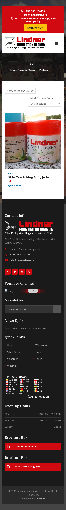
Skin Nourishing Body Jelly (28, 177)
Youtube (10, 290)
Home (10, 345)
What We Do (14, 352)
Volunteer (12, 358)
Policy (38, 358)
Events (39, 352)
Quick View (14, 185)
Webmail (12, 365)
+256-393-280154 (20, 254)
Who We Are (42, 345)
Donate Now (35, 27)
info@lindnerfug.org (22, 259)
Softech (40, 498)
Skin (10, 173)
